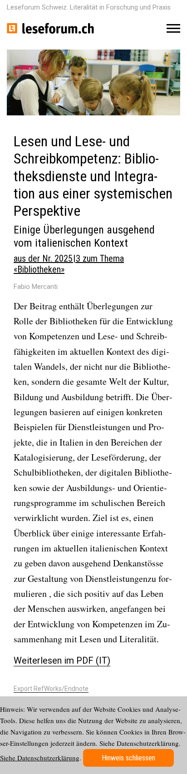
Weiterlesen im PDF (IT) (62, 660)
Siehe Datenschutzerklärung (39, 757)
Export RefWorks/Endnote (51, 688)
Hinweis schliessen (128, 758)
